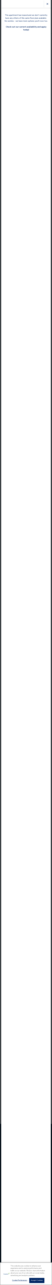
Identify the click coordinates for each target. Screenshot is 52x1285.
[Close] (48, 1266)
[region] (26, 1273)
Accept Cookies (37, 1280)
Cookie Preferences (19, 1280)
